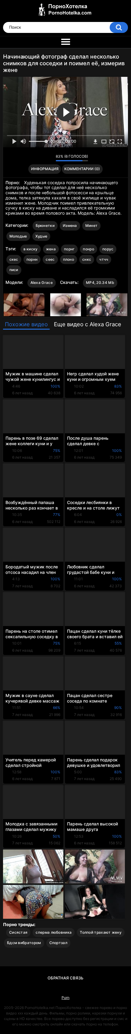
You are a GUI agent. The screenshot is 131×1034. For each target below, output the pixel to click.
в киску (30, 249)
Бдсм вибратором (24, 942)
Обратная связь (65, 977)
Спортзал (58, 942)
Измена (70, 225)
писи (13, 269)
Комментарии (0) (82, 168)
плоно (68, 259)
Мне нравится (41, 158)
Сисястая (18, 932)
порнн (32, 259)
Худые (41, 236)
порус (108, 249)
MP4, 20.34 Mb (100, 282)
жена (51, 249)
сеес (50, 259)
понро (88, 249)
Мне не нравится (49, 158)
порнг (69, 249)
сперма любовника (54, 932)
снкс (86, 259)
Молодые (18, 236)
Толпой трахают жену (101, 932)
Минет (91, 225)
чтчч (103, 259)
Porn (65, 997)
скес (13, 259)
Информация (44, 168)
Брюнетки (45, 225)
